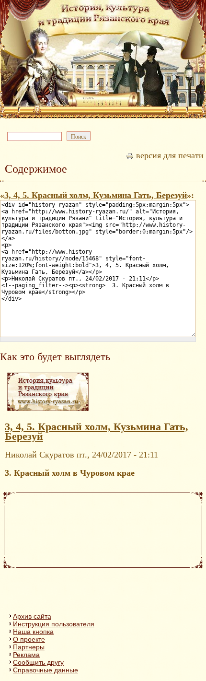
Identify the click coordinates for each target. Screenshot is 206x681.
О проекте (29, 639)
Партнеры (29, 647)
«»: (97, 195)
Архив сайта (32, 616)
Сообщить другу (38, 662)
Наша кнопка (33, 631)
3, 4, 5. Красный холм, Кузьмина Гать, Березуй (95, 195)
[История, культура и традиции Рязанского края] (48, 410)
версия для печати (169, 155)
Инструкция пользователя (53, 624)
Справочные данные (45, 670)
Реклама (26, 654)
